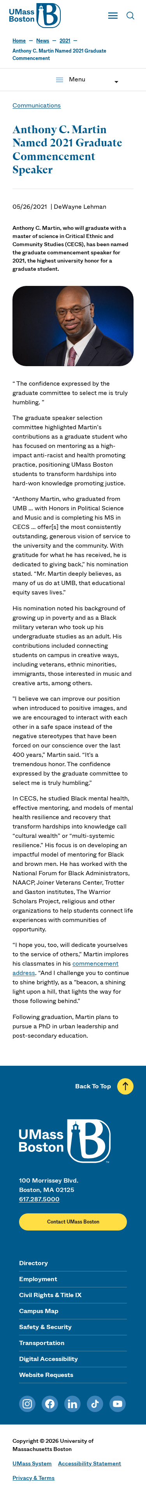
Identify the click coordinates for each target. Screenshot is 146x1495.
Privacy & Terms (33, 1478)
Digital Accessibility (48, 1358)
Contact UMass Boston (73, 1221)
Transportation (42, 1342)
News (42, 40)
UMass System (32, 1463)
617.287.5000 (39, 1199)
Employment (38, 1279)
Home (19, 40)
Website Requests (46, 1374)
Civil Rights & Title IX (50, 1294)
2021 (65, 40)
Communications (36, 105)
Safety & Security (45, 1326)
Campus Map (38, 1310)
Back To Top (93, 1086)
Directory (33, 1263)
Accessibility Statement (89, 1463)
